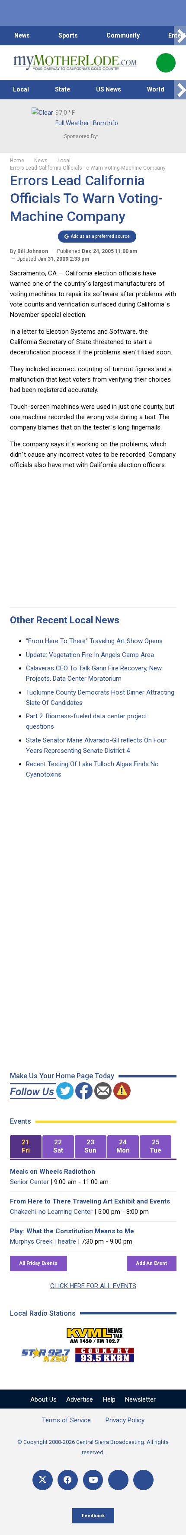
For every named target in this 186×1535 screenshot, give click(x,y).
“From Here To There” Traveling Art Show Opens (94, 641)
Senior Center (29, 1182)
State (62, 89)
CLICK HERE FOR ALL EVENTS (93, 1286)
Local (21, 89)
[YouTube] (93, 1480)
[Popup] (166, 63)
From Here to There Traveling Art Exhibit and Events (90, 1201)
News (22, 35)
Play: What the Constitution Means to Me (72, 1231)
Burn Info (105, 123)
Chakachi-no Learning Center (51, 1212)
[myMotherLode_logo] (75, 62)
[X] (42, 1480)
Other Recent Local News (64, 620)
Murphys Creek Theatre (43, 1241)
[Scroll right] (180, 35)
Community (123, 35)
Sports (68, 35)
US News (108, 89)
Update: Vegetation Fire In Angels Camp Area (90, 655)
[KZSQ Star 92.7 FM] (42, 1353)
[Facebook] (68, 1480)
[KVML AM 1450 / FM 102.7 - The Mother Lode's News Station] (95, 1333)
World (155, 89)
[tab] (26, 1147)
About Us (43, 1399)
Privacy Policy (125, 1420)
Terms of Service (66, 1420)
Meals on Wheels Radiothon (52, 1171)
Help (109, 1399)
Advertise (79, 1399)
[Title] (143, 1480)
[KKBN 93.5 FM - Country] (104, 1353)
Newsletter (140, 1399)
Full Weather (72, 123)
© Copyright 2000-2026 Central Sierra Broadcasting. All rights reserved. (93, 1447)
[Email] (118, 1480)
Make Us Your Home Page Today (62, 1076)
